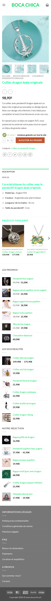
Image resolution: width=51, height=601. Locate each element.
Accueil (6, 76)
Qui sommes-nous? (11, 575)
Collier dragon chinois (12, 252)
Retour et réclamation (12, 548)
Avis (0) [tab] (5, 177)
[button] (4, 4)
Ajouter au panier (30, 140)
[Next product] (4, 91)
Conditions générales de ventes (17, 526)
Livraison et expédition (13, 559)
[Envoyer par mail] (20, 154)
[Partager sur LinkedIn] (30, 154)
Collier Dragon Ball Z (36, 252)
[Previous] (6, 39)
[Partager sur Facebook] (10, 154)
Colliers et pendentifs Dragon (23, 77)
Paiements (7, 553)
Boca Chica (25, 5)
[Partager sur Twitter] (15, 154)
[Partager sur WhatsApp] (4, 154)
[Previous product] (10, 91)
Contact (6, 581)
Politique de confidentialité (15, 520)
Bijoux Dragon (21, 76)
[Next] (44, 39)
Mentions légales (10, 531)
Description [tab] (8, 172)
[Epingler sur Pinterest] (25, 154)
